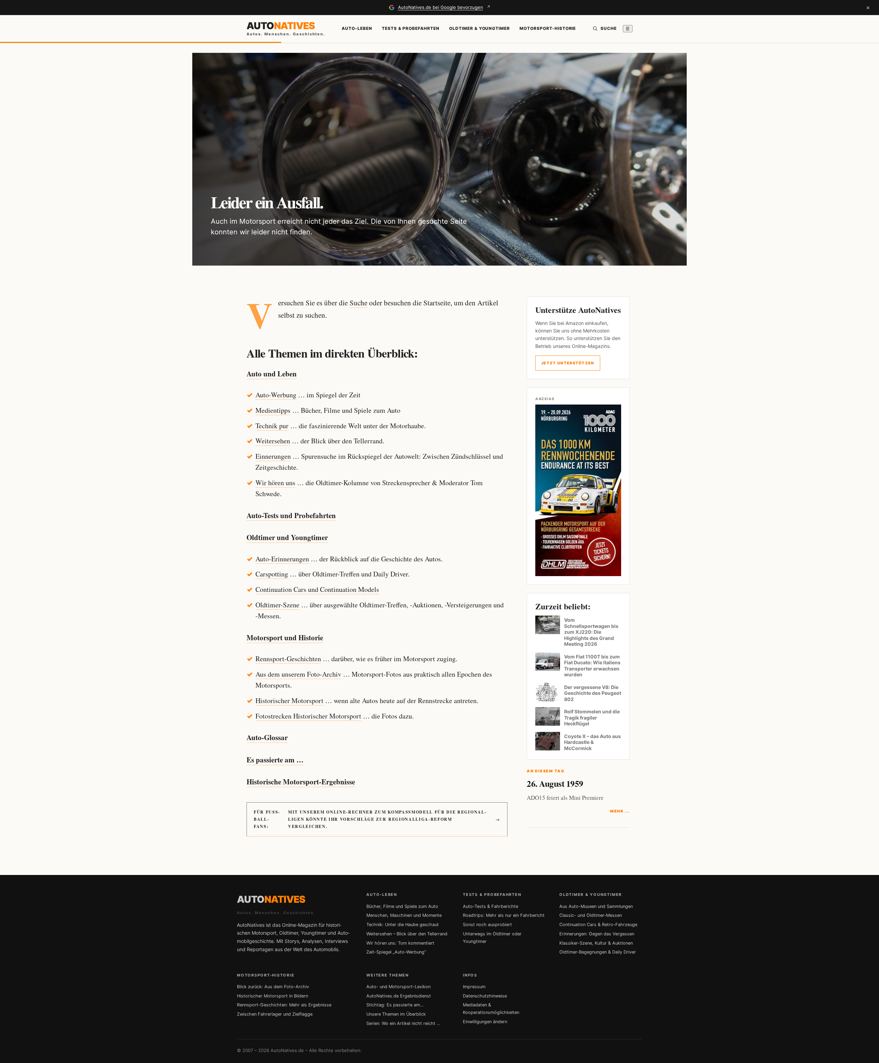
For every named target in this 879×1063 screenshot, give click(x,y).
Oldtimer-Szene (277, 604)
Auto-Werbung (275, 394)
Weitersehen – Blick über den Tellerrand (406, 933)
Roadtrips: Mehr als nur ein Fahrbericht (504, 915)
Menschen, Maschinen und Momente (404, 915)
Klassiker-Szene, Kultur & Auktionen (596, 943)
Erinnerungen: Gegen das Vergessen (596, 933)
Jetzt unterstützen (567, 363)
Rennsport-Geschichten (288, 658)
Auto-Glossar (267, 737)
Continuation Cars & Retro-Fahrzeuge (598, 924)
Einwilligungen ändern (485, 1021)
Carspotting (271, 574)
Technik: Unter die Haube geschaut (402, 924)
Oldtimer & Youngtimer (479, 28)
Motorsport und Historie (285, 637)
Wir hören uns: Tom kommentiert (400, 943)
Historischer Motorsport (289, 700)
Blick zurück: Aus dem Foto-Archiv (273, 986)
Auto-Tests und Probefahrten (291, 515)
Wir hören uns (275, 482)
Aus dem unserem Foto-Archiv (298, 674)
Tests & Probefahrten (411, 28)
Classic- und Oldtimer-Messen (590, 915)
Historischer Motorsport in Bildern (272, 995)
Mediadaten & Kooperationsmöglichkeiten (491, 1008)
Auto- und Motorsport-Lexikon (398, 986)
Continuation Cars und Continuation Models (317, 589)
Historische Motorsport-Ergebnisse (301, 781)
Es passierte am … (275, 760)
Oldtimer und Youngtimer (287, 537)
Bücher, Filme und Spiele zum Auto (402, 906)
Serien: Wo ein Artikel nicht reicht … (403, 1023)
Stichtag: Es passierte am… (395, 1004)
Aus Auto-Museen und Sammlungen (596, 906)
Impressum (474, 986)
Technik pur (271, 425)
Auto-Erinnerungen (282, 558)
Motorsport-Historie (548, 28)
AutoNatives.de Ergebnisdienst (398, 995)
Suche (358, 302)
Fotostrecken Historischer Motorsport (308, 716)
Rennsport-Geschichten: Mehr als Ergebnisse (284, 1004)
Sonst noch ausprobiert (487, 924)
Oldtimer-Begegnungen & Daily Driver (597, 952)
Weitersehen (272, 440)
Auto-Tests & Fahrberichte (490, 906)
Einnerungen (273, 456)
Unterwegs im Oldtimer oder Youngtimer (492, 937)
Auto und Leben (272, 374)
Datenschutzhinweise (485, 995)
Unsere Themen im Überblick (396, 1014)
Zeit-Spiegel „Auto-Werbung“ (396, 952)
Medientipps (272, 410)
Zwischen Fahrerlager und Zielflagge (274, 1014)
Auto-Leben (357, 28)
